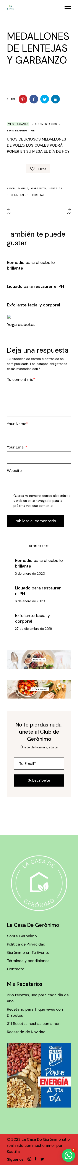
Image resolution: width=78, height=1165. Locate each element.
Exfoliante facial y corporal (33, 305)
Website (14, 470)
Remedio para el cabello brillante (39, 563)
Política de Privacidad (26, 944)
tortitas (38, 194)
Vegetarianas (18, 124)
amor (11, 188)
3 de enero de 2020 (30, 573)
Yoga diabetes (21, 324)
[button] (68, 1155)
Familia (23, 188)
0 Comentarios (46, 124)
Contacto (15, 969)
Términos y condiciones (28, 960)
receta (12, 194)
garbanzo (38, 188)
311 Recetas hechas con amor (33, 1023)
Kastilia (13, 1151)
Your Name (16, 423)
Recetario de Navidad (26, 1031)
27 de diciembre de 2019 (33, 629)
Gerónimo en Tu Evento (28, 952)
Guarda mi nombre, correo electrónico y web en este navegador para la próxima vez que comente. (41, 501)
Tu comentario (20, 379)
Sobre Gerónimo (22, 936)
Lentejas (55, 188)
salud (24, 194)
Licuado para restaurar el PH (35, 286)
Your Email (16, 447)
